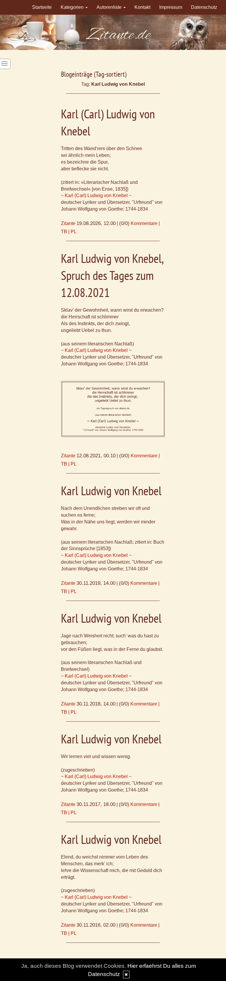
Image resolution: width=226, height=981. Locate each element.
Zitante (68, 223)
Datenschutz (204, 7)
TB (64, 231)
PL (74, 231)
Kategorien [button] (73, 7)
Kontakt (142, 7)
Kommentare (144, 223)
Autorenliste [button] (110, 7)
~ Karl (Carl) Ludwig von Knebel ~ (96, 195)
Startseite (42, 7)
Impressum (170, 7)
